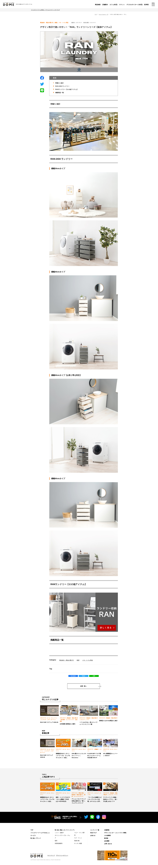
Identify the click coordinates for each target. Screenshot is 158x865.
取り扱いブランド (36, 838)
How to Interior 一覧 (103, 14)
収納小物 (76, 840)
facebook (73, 676)
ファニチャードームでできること (40, 832)
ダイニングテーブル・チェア (62, 837)
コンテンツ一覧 (94, 830)
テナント (122, 4)
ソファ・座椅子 (59, 832)
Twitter (83, 676)
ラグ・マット (78, 838)
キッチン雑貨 (78, 843)
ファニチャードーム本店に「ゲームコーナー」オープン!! (45, 10)
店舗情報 (106, 830)
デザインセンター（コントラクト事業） (115, 832)
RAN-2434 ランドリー (62, 86)
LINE (94, 676)
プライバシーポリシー (62, 855)
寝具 (56, 840)
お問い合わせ (108, 843)
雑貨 (78, 660)
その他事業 (107, 835)
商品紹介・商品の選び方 (66, 660)
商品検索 (97, 4)
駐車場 (146, 4)
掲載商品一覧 (59, 92)
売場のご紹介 (59, 83)
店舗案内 (105, 4)
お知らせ (92, 835)
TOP (96, 14)
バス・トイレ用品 (87, 660)
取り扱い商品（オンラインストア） (65, 830)
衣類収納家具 (58, 843)
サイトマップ (51, 855)
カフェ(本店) (113, 4)
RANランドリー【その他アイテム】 (66, 89)
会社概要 (106, 841)
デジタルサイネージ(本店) (135, 4)
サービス (33, 835)
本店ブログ (93, 832)
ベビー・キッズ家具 (79, 834)
